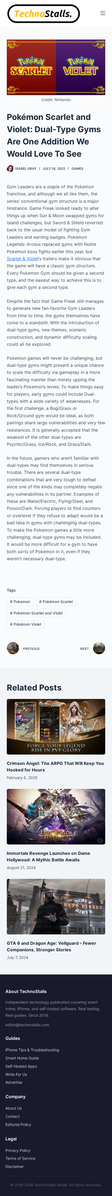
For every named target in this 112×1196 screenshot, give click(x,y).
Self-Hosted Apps (21, 1066)
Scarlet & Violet (22, 258)
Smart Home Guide (22, 1058)
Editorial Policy (18, 1124)
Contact (12, 1116)
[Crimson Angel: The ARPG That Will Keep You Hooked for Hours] (56, 727)
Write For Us (16, 1074)
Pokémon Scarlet (56, 601)
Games (77, 168)
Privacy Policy (17, 1150)
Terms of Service (20, 1158)
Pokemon (20, 601)
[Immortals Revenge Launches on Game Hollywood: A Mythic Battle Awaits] (56, 816)
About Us (13, 1108)
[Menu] (102, 13)
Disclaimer (14, 1166)
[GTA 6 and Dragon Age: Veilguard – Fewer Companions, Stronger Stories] (56, 906)
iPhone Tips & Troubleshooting (32, 1049)
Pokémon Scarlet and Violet (36, 613)
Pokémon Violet (25, 624)
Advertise (13, 1082)
